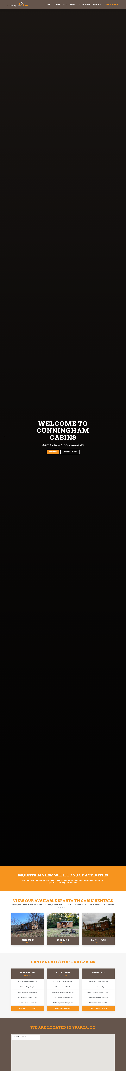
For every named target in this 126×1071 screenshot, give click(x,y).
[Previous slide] (4, 437)
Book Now (53, 452)
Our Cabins (60, 4)
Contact (97, 4)
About (48, 4)
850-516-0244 (111, 4)
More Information (70, 452)
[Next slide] (122, 437)
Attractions (84, 4)
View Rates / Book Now (27, 1008)
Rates (72, 4)
